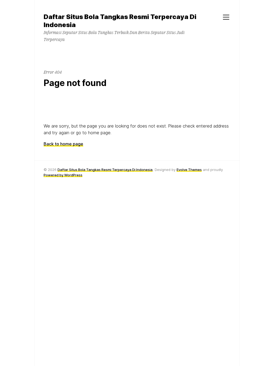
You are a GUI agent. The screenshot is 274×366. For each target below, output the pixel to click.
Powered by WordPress (63, 175)
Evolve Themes (189, 169)
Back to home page (63, 144)
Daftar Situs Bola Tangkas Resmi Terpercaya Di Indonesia (105, 169)
